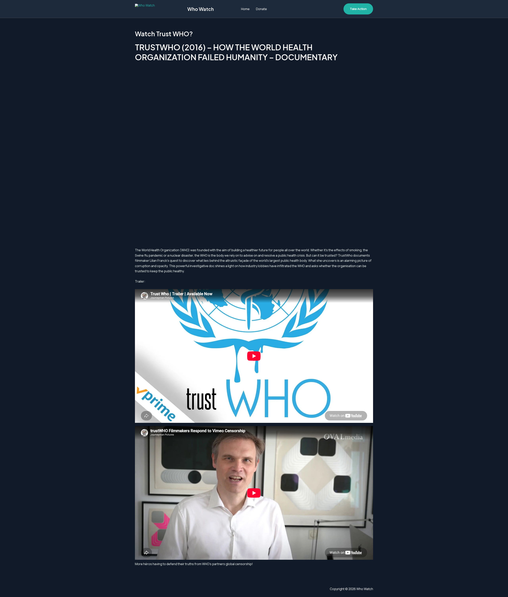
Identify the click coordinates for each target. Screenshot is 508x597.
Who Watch (200, 9)
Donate (261, 9)
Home (245, 9)
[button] (358, 8)
